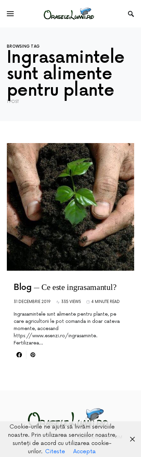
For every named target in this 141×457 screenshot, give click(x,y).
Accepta (84, 451)
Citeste (55, 451)
